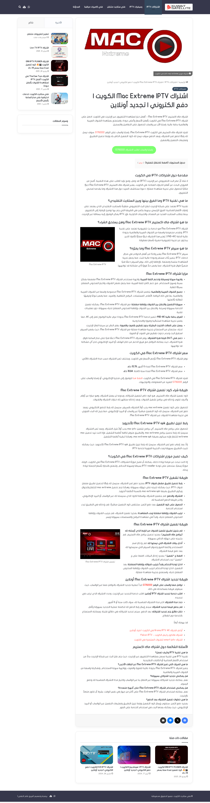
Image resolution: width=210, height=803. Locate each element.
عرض (141, 163)
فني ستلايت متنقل (116, 7)
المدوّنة (76, 7)
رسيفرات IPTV (136, 7)
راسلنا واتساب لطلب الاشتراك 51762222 (134, 150)
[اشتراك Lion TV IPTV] (59, 52)
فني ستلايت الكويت (182, 796)
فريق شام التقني (25, 796)
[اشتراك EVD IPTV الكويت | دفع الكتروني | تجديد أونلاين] (96, 755)
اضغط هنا (138, 378)
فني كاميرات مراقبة (93, 7)
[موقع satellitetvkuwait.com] (179, 7)
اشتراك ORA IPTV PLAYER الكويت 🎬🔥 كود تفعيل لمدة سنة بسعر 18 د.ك (172, 770)
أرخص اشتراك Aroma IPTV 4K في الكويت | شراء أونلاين (156, 630)
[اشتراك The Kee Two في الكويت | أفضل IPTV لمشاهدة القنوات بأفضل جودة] (59, 80)
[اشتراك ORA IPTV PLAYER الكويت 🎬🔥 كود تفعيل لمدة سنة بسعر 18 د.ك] (171, 755)
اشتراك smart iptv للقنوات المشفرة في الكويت (158, 639)
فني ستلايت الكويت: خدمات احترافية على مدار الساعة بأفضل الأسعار (36, 97)
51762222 (100, 132)
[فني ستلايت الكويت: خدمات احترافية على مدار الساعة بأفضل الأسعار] (59, 98)
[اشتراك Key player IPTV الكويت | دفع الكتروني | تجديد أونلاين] (134, 755)
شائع (30, 22)
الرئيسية (182, 82)
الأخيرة (58, 22)
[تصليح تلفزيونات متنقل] (59, 38)
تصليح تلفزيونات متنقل (38, 34)
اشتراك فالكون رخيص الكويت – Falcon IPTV (161, 635)
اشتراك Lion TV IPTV (39, 48)
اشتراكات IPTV (153, 7)
